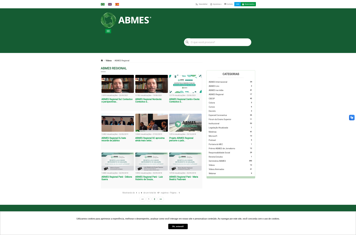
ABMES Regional (122, 60)
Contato (229, 4)
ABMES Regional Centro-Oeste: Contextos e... (184, 100)
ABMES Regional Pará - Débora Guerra (117, 178)
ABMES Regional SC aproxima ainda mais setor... (150, 139)
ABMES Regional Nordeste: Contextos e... (148, 100)
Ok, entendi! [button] (178, 226)
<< (142, 199)
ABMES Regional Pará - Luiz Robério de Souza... (149, 178)
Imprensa (216, 4)
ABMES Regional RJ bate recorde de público (114, 139)
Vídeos (109, 60)
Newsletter (203, 4)
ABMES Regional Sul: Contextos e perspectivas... (117, 100)
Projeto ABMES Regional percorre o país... (181, 139)
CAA (237, 4)
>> (161, 199)
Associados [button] (249, 4)
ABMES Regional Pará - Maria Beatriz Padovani (183, 178)
